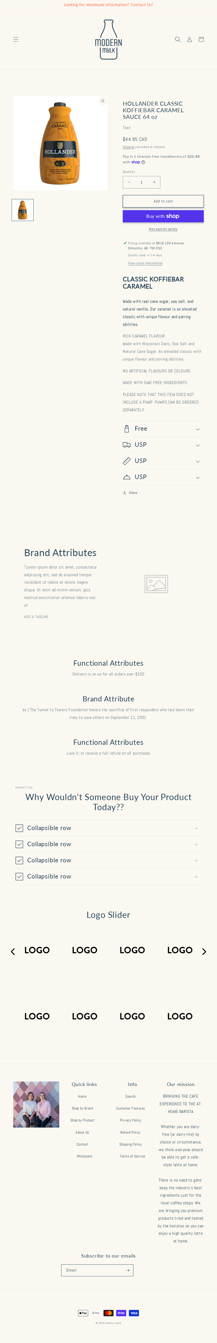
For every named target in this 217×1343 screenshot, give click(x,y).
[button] (16, 39)
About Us (82, 1132)
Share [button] (133, 492)
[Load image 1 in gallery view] (22, 210)
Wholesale (84, 1156)
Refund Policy (130, 1132)
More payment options (163, 229)
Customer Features (130, 1108)
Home (82, 1096)
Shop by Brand (82, 1108)
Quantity (129, 171)
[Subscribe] (127, 1270)
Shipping (128, 147)
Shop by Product (82, 1120)
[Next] (204, 952)
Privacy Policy (130, 1120)
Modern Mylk (113, 1323)
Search (130, 1096)
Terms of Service (132, 1156)
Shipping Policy (130, 1144)
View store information (145, 263)
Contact (82, 1144)
